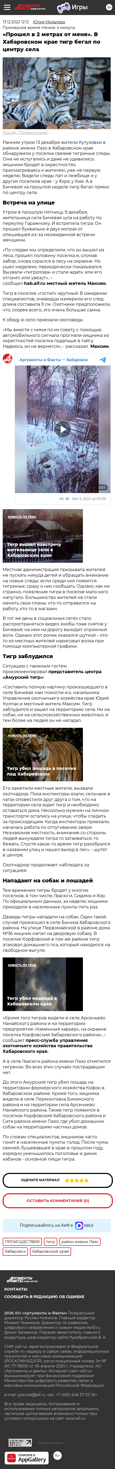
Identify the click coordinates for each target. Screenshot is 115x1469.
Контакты (15, 1289)
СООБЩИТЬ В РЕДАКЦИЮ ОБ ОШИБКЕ (44, 1296)
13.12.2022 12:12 (16, 22)
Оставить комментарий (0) (58, 1200)
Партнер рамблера (50, 1442)
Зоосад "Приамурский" (25, 132)
